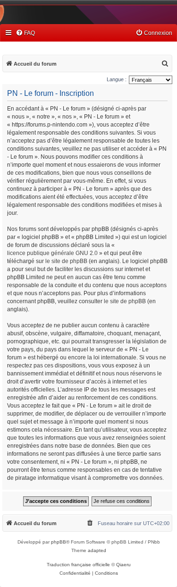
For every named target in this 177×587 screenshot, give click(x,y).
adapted (97, 550)
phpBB (58, 541)
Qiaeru (123, 564)
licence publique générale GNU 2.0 (52, 253)
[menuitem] (25, 33)
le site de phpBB (66, 261)
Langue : (116, 79)
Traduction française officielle (78, 564)
